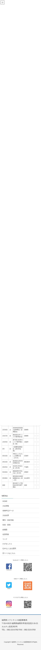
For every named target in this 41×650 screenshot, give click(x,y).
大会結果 (6, 515)
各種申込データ (8, 511)
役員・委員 (6, 525)
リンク (5, 539)
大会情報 (6, 506)
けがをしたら (7, 544)
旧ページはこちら (9, 553)
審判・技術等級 (8, 520)
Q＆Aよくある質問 (9, 548)
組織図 (5, 529)
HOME (5, 501)
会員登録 (6, 534)
